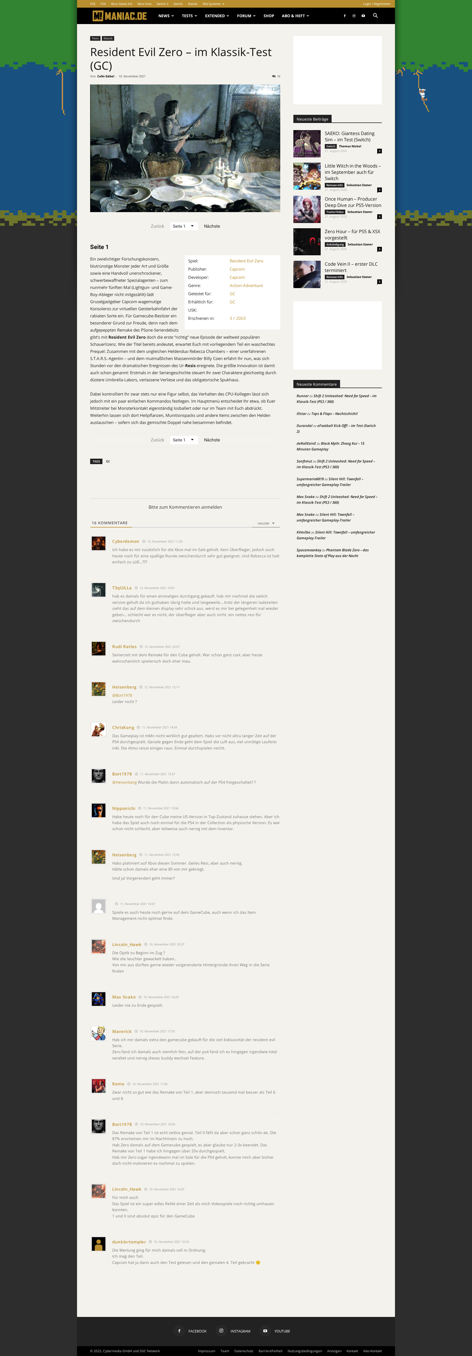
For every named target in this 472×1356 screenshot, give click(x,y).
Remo (118, 1083)
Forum (244, 15)
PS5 (92, 4)
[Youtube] (363, 16)
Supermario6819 (310, 478)
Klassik (192, 4)
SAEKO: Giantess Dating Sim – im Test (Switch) (349, 136)
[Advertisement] (337, 70)
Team (224, 1351)
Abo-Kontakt (372, 1351)
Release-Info (334, 185)
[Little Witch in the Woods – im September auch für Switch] (307, 176)
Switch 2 (162, 4)
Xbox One (144, 4)
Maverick (122, 1031)
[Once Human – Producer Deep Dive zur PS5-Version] (307, 209)
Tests (187, 15)
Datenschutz (243, 1351)
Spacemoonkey (309, 549)
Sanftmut (304, 461)
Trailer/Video (335, 212)
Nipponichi (123, 808)
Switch (178, 4)
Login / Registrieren (377, 4)
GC (232, 293)
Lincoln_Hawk (126, 944)
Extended (215, 15)
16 (278, 76)
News (164, 15)
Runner (303, 395)
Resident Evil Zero (246, 260)
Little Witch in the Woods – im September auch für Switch (353, 172)
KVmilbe (303, 532)
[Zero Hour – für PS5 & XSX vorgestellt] (307, 241)
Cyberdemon (126, 541)
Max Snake (124, 997)
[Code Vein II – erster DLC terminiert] (307, 274)
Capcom (237, 269)
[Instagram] (354, 16)
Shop (269, 15)
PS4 (103, 4)
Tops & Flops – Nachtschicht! (334, 413)
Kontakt (352, 1351)
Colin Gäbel (105, 76)
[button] (375, 16)
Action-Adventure (246, 285)
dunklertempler (129, 1241)
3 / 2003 (238, 318)
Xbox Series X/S (121, 4)
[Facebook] (345, 16)
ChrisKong (123, 727)
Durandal (304, 425)
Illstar (301, 413)
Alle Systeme (211, 4)
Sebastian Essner (359, 185)
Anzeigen (334, 1351)
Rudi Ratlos (124, 646)
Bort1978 (122, 774)
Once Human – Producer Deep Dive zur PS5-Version (353, 202)
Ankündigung (335, 244)
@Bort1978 (122, 695)
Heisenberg (124, 687)
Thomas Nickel (350, 146)
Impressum (206, 1351)
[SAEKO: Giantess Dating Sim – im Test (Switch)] (307, 143)
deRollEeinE (306, 443)
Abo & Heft (293, 15)
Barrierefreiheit (270, 1351)
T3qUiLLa (122, 587)
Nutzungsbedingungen (305, 1351)
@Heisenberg (124, 782)
